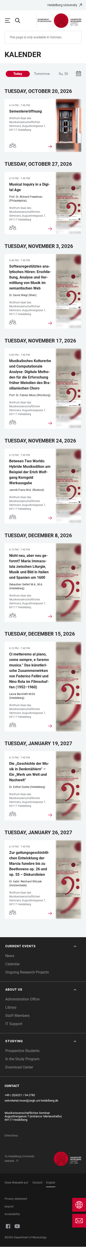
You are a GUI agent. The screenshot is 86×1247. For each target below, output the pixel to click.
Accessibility (12, 1214)
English (50, 1182)
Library (11, 1007)
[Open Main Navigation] (10, 20)
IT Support (13, 1024)
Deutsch (38, 1182)
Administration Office (22, 999)
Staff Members (17, 1015)
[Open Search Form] (20, 20)
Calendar (12, 964)
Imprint (9, 1206)
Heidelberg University (62, 5)
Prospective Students (22, 1051)
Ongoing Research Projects (27, 972)
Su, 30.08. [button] (66, 74)
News (9, 956)
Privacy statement (16, 1198)
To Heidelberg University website (19, 1159)
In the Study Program (22, 1059)
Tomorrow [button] (42, 74)
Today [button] (17, 74)
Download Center (19, 1067)
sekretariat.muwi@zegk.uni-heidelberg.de (31, 1100)
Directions (11, 1135)
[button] (41, 946)
